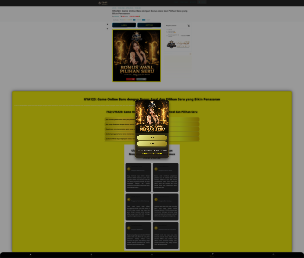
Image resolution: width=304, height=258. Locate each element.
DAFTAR (152, 143)
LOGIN (152, 137)
